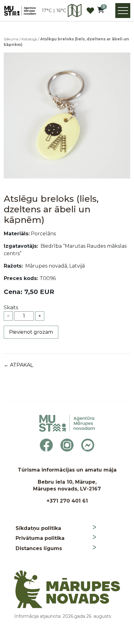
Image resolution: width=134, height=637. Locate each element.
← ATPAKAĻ (18, 365)
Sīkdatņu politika (38, 528)
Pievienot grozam (31, 332)
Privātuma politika (40, 538)
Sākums (11, 39)
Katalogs (29, 39)
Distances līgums (39, 548)
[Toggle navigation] (122, 10)
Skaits (11, 307)
